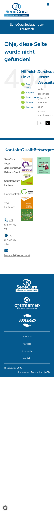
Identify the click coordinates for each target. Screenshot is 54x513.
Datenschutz (37, 372)
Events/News (32, 97)
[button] (5, 508)
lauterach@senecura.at (17, 255)
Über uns (27, 336)
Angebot (30, 92)
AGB (47, 372)
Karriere (29, 102)
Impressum (23, 372)
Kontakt (30, 107)
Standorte (27, 351)
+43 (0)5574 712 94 (10, 224)
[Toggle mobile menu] (48, 4)
